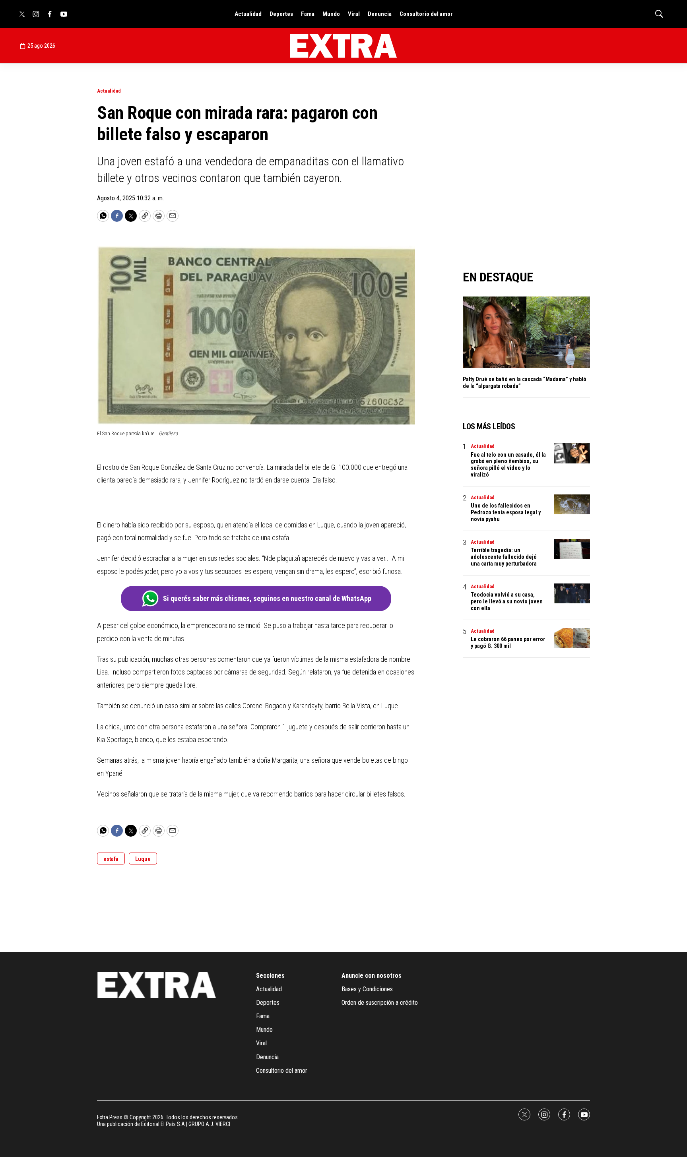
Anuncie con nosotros (372, 975)
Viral (354, 13)
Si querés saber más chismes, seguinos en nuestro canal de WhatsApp (267, 598)
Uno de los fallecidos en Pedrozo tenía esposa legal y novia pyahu (506, 512)
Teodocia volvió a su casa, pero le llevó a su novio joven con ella (507, 601)
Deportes (281, 13)
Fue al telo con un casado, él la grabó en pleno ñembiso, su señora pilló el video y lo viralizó (508, 465)
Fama (307, 13)
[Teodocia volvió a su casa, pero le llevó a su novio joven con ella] (572, 593)
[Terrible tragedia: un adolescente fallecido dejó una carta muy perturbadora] (572, 549)
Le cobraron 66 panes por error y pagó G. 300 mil (508, 642)
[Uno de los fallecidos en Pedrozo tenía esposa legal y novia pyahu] (572, 504)
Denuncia (380, 13)
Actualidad (248, 13)
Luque (143, 859)
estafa (110, 859)
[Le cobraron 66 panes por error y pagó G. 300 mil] (572, 638)
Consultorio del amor (426, 13)
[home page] (343, 46)
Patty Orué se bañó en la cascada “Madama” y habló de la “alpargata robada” (524, 382)
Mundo (331, 13)
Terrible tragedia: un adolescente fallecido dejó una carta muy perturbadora (504, 557)
